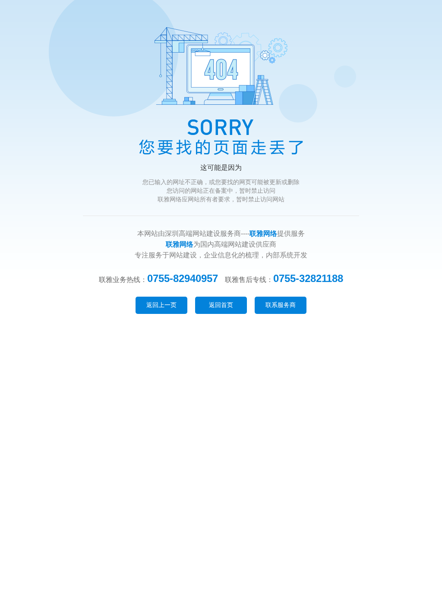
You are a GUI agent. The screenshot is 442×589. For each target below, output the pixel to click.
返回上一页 (161, 304)
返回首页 (221, 304)
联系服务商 (280, 304)
